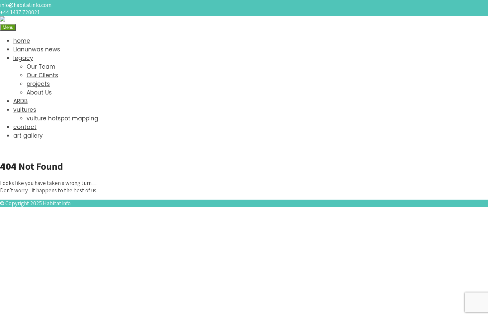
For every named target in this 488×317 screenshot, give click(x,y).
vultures (24, 110)
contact (25, 127)
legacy (23, 58)
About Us (39, 92)
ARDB (20, 101)
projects (38, 84)
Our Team (41, 67)
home (21, 41)
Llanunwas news (36, 49)
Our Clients (42, 75)
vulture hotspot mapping (62, 118)
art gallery (28, 136)
